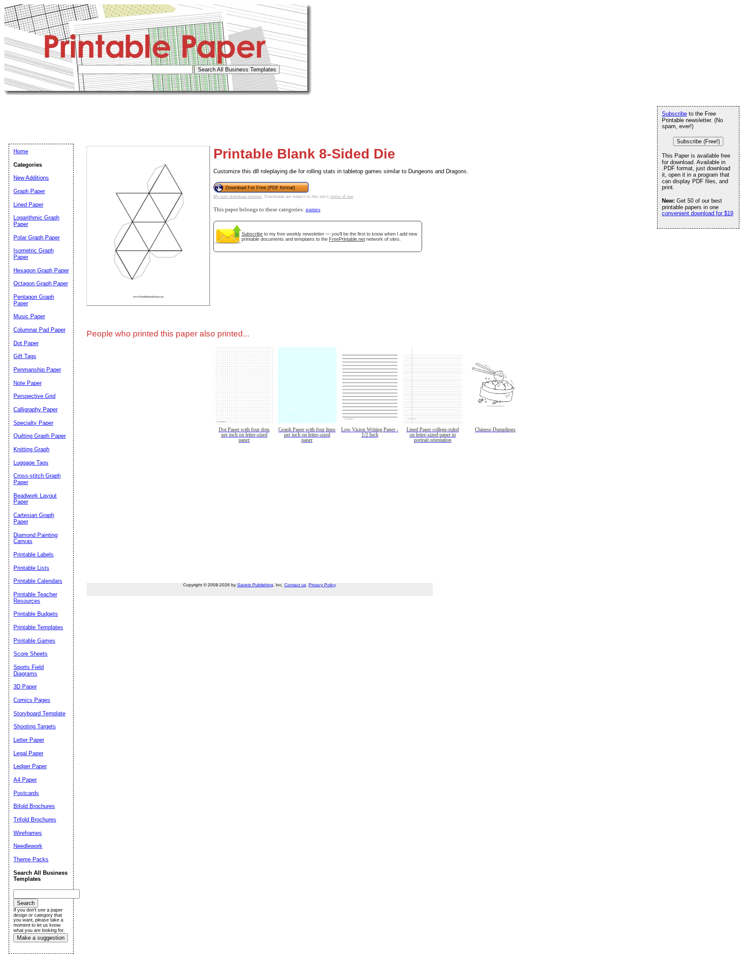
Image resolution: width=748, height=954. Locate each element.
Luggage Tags (30, 462)
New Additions (31, 178)
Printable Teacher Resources (35, 597)
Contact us (295, 584)
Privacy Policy (322, 584)
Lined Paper (28, 204)
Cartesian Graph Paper (33, 518)
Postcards (26, 793)
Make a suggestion (40, 938)
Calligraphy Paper (35, 409)
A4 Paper (25, 779)
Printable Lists (31, 568)
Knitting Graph (31, 449)
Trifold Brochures (34, 819)
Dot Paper (26, 343)
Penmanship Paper (37, 369)
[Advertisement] (161, 114)
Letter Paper (28, 740)
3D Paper (25, 686)
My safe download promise (237, 196)
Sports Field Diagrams (28, 670)
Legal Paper (28, 753)
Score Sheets (30, 653)
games (313, 210)
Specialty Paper (33, 423)
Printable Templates (38, 627)
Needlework (27, 846)
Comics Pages (31, 700)
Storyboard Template (39, 713)
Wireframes (27, 833)
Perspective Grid (34, 396)
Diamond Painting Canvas (35, 538)
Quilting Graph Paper (39, 436)
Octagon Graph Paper (40, 283)
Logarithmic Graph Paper (36, 220)
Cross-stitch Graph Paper (37, 478)
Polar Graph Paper (36, 237)
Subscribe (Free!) (698, 141)
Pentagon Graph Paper (33, 300)
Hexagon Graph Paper (41, 270)
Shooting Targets (34, 726)
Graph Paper (29, 191)
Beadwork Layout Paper (35, 498)
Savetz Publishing (255, 584)
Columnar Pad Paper (39, 330)
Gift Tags (24, 356)
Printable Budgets (35, 614)
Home (20, 151)
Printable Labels (33, 554)
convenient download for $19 (697, 213)
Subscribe (252, 233)
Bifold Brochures (34, 806)
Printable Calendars (37, 581)
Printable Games (34, 640)
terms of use (341, 196)
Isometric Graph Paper (33, 253)
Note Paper (27, 383)
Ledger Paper (30, 766)
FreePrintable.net (347, 239)
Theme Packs (30, 859)
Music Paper (29, 316)
